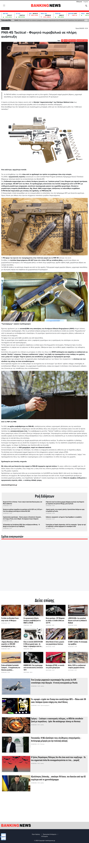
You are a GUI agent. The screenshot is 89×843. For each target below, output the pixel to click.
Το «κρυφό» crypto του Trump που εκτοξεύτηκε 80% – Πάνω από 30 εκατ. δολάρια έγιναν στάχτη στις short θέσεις (58, 701)
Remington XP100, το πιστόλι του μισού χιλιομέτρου (55, 666)
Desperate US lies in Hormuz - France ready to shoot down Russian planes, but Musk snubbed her (22, 503)
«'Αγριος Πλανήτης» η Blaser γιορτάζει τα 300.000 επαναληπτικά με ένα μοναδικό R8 (10, 644)
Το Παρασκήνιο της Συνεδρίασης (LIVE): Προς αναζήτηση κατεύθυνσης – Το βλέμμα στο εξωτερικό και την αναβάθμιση (21, 525)
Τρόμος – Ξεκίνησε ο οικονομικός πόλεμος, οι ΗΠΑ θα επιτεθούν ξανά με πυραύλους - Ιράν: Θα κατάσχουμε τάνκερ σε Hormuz (57, 720)
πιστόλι (65, 41)
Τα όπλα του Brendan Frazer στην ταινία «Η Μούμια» (10, 619)
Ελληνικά (79, 1)
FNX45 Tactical (72, 41)
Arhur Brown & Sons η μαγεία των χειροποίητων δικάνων (55, 643)
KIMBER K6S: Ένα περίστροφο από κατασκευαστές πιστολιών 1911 (33, 667)
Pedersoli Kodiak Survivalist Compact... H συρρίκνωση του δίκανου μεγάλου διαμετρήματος (10, 667)
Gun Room (5, 28)
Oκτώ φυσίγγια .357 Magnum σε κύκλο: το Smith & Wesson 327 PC (55, 620)
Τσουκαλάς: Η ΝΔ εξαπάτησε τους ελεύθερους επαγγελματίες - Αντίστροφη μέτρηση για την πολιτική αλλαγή (56, 739)
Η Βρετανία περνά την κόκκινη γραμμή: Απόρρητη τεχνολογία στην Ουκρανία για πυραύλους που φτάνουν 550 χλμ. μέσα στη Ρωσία (65, 503)
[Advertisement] (44, 808)
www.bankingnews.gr (9, 485)
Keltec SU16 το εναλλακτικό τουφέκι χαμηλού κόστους (77, 666)
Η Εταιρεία (44, 836)
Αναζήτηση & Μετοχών (86, 6)
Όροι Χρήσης (36, 834)
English (86, 1)
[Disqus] (44, 567)
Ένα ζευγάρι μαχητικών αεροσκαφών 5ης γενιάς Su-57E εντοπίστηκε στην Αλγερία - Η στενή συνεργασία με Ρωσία (54, 681)
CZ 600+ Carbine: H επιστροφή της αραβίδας (77, 643)
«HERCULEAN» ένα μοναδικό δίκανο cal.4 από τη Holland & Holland (77, 620)
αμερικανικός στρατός (82, 41)
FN (62, 41)
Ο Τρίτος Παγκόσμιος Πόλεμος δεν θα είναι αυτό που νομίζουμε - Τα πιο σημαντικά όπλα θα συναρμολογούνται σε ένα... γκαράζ (58, 759)
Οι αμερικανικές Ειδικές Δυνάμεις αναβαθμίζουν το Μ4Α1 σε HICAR (32, 620)
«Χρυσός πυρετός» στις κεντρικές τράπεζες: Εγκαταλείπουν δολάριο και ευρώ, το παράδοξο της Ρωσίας (65, 510)
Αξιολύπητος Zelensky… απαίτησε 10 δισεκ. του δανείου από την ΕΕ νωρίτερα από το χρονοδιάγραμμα (58, 778)
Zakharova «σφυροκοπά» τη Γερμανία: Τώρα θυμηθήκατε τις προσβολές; (64, 517)
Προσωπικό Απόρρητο (49, 834)
